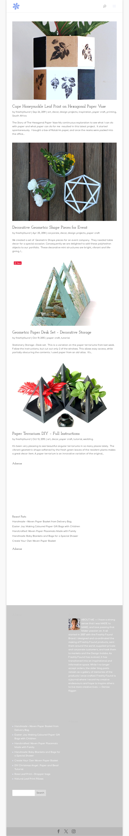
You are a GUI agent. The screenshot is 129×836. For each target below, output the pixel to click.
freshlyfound (23, 112)
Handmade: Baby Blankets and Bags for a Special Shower (45, 536)
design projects (69, 112)
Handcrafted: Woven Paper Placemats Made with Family (44, 531)
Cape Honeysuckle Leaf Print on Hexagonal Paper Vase (59, 106)
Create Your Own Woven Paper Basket (34, 541)
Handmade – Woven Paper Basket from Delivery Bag (41, 521)
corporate (53, 233)
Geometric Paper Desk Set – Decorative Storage (51, 332)
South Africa (19, 116)
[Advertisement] (64, 489)
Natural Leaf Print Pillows (28, 779)
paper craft (98, 112)
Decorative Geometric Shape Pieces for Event (49, 227)
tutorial (65, 338)
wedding (88, 439)
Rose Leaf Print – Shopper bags (32, 774)
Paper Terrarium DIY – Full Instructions (45, 434)
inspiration (85, 112)
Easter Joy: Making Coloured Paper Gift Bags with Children (46, 526)
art (49, 112)
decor (55, 112)
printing (111, 112)
